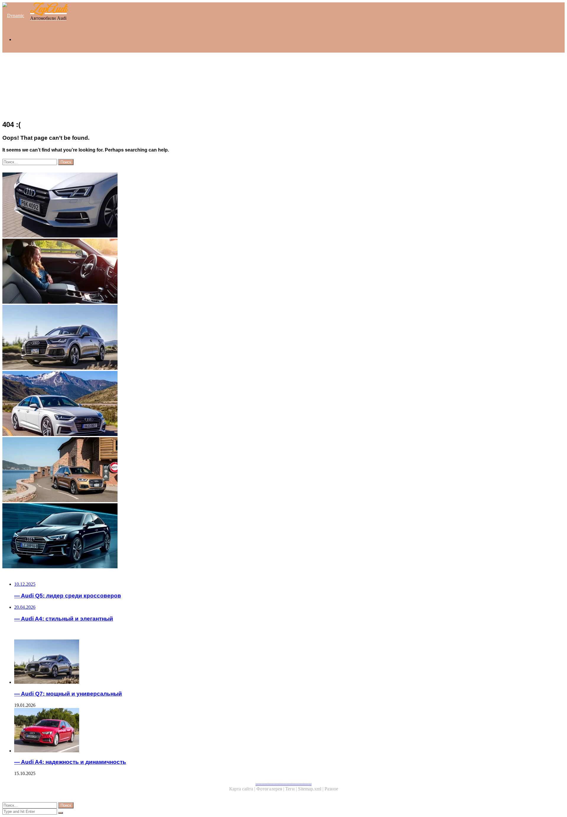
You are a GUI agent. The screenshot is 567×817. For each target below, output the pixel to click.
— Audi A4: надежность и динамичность (70, 762)
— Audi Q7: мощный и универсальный (68, 694)
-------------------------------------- (283, 783)
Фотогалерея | (270, 788)
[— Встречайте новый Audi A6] (179, 404)
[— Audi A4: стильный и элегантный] (179, 205)
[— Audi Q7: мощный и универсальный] (179, 338)
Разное (331, 788)
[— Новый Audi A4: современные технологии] (179, 536)
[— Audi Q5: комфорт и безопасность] (179, 272)
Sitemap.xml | (311, 788)
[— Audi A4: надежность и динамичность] (185, 730)
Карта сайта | (242, 788)
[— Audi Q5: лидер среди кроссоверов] (179, 470)
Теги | (291, 788)
